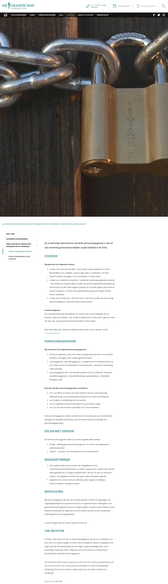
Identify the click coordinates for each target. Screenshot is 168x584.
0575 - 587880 (98, 5)
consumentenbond (52, 333)
